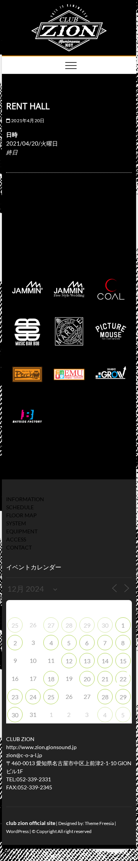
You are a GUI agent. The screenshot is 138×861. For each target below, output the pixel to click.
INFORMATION (25, 499)
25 (15, 625)
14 (105, 660)
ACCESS (16, 539)
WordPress (17, 831)
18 (51, 678)
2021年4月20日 (27, 120)
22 (123, 678)
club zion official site (30, 823)
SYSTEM (16, 523)
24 (33, 696)
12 (69, 660)
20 (87, 678)
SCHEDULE (20, 507)
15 (123, 660)
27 (51, 625)
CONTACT (19, 547)
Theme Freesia (99, 823)
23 (15, 696)
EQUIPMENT (22, 531)
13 (87, 660)
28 (69, 625)
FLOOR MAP (21, 515)
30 (105, 625)
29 (87, 625)
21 (105, 678)
